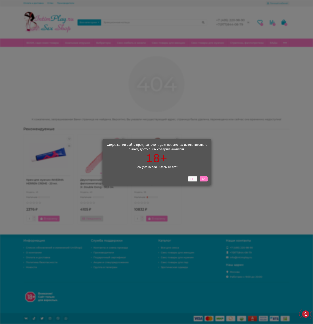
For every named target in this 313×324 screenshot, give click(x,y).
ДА (203, 178)
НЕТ (192, 179)
